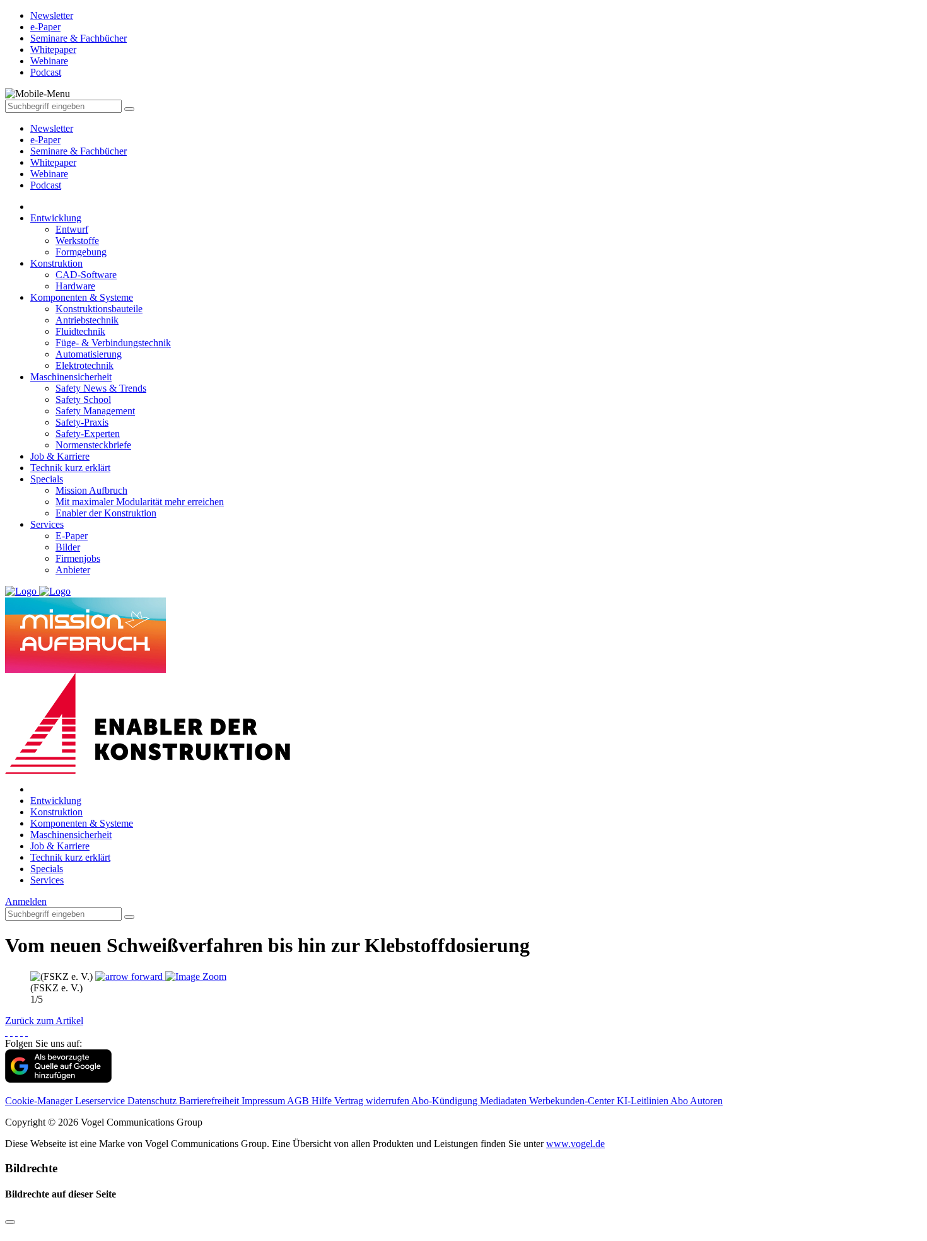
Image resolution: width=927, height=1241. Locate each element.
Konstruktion (56, 263)
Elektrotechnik (84, 365)
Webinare (49, 173)
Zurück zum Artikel (44, 1020)
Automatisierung (88, 354)
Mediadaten (504, 1100)
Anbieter (72, 569)
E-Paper (71, 535)
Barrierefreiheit (210, 1100)
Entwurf (71, 229)
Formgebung (81, 252)
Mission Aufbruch (91, 490)
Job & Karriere (60, 456)
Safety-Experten (87, 433)
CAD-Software (86, 274)
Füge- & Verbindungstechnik (113, 342)
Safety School (83, 399)
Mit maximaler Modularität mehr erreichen (139, 501)
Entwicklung (55, 218)
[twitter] (11, 1032)
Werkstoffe (77, 240)
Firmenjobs (77, 558)
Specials (46, 479)
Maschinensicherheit (71, 376)
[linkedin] (21, 1032)
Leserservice (101, 1100)
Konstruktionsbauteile (99, 308)
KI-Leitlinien (643, 1100)
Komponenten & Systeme (81, 297)
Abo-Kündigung (445, 1100)
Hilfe (323, 1100)
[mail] (26, 1032)
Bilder (67, 547)
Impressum (264, 1100)
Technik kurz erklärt (70, 467)
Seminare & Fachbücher (78, 151)
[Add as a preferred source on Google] (58, 1079)
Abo (680, 1100)
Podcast (45, 185)
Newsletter (51, 128)
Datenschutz (153, 1100)
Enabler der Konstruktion (105, 513)
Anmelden (26, 901)
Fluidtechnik (80, 331)
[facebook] (6, 1032)
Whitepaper (53, 162)
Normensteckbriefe (93, 445)
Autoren (706, 1100)
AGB (299, 1100)
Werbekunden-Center (573, 1100)
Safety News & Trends (100, 388)
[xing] (16, 1032)
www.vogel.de (575, 1143)
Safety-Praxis (81, 422)
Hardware (75, 286)
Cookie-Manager (40, 1100)
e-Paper (45, 139)
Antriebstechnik (87, 320)
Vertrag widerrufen (372, 1100)
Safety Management (95, 410)
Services (47, 524)
